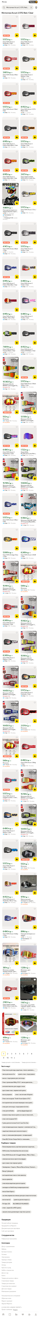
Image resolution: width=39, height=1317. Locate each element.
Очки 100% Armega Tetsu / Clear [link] (10, 555)
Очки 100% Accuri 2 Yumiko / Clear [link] (26, 317)
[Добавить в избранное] (17, 17)
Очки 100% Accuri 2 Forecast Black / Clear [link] (9, 350)
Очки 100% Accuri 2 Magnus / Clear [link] (8, 658)
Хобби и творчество (8, 1270)
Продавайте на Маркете (9, 1226)
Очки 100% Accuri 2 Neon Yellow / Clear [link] (28, 384)
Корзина (29, 1314)
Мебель (4, 1249)
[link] (19, 1070)
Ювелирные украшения (9, 1291)
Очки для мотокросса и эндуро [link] (28, 934)
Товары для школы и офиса (10, 1278)
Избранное (23, 1314)
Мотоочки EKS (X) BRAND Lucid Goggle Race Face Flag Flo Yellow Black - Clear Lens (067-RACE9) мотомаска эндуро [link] (28, 832)
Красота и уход (6, 1267)
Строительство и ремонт (9, 1286)
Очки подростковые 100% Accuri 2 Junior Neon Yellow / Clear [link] (28, 177)
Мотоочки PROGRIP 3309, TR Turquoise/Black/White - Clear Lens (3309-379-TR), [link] (28, 521)
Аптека (4, 1265)
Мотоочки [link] (6, 419)
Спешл (9, 1314)
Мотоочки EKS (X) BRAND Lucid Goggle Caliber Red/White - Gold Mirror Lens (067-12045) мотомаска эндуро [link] (10, 588)
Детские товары (7, 1289)
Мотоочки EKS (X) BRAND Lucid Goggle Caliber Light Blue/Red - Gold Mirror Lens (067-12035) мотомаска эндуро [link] (28, 419)
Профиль (35, 1314)
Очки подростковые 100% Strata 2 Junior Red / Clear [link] (10, 1005)
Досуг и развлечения (8, 1246)
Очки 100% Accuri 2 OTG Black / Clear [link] (28, 110)
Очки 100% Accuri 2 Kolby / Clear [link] (10, 934)
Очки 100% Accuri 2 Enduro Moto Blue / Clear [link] (10, 284)
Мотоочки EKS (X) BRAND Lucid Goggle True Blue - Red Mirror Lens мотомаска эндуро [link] (28, 623)
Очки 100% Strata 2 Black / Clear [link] (10, 249)
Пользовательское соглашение (11, 1295)
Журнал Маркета (7, 1303)
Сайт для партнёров (8, 1231)
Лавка (16, 1314)
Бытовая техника (7, 1252)
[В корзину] (17, 35)
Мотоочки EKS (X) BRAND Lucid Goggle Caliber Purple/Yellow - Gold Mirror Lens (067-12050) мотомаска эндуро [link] (27, 658)
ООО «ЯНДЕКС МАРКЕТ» (14, 1307)
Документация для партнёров (11, 1228)
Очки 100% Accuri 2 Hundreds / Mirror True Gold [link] (9, 900)
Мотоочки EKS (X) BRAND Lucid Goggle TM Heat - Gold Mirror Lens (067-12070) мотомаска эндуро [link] (28, 797)
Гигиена (4, 1254)
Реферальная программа (9, 1239)
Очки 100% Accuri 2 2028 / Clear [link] (28, 555)
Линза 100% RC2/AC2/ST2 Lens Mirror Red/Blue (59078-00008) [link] (28, 452)
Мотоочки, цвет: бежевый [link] (25, 970)
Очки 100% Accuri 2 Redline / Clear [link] (26, 42)
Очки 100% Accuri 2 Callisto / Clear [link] (8, 866)
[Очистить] (31, 7)
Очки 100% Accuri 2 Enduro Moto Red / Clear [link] (10, 177)
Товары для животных (8, 1283)
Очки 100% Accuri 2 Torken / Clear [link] (26, 284)
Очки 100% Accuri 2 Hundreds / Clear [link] (8, 42)
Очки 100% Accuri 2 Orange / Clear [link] (26, 144)
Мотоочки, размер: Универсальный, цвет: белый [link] (9, 970)
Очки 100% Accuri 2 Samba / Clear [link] (26, 249)
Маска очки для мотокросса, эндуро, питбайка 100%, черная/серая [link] (28, 900)
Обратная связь (6, 1298)
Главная (3, 1314)
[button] (36, 7)
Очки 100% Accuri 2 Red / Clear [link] (10, 110)
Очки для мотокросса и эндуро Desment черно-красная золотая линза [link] (10, 210)
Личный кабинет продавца (10, 1223)
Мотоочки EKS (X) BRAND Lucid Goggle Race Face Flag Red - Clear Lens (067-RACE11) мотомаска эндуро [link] (10, 693)
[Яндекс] (15, 1310)
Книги (3, 1275)
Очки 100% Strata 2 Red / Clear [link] (10, 75)
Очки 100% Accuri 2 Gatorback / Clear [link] (8, 623)
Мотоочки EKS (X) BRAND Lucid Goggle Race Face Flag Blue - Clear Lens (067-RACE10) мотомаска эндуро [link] (10, 728)
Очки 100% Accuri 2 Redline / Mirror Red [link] (8, 317)
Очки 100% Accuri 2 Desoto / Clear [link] (8, 831)
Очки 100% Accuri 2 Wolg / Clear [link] (28, 763)
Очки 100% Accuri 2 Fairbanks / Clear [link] (26, 693)
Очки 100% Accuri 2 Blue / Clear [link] (10, 520)
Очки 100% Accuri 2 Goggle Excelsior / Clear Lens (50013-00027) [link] (10, 796)
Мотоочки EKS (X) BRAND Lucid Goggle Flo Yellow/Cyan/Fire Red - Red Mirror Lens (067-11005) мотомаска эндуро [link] (10, 384)
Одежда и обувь (7, 1259)
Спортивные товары (8, 1281)
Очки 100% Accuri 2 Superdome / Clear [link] (8, 452)
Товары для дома (7, 1262)
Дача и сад (5, 1273)
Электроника (6, 1257)
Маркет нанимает (7, 1301)
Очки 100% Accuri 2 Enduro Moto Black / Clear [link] (10, 144)
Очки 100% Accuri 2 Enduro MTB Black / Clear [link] (28, 350)
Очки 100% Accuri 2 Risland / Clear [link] (26, 75)
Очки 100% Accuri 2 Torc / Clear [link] (28, 210)
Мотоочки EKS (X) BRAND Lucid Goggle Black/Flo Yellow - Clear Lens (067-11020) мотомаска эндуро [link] (27, 486)
